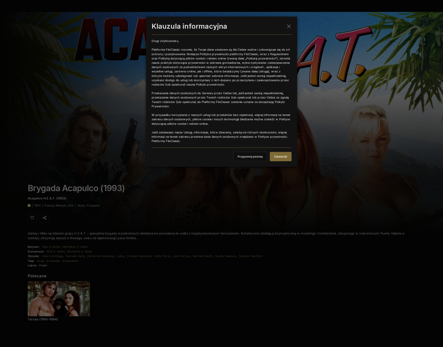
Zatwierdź (280, 156)
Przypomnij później (250, 156)
